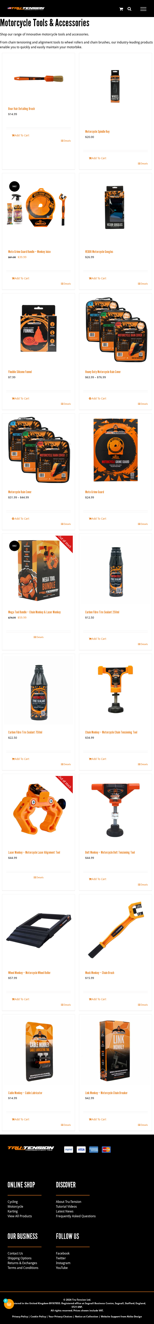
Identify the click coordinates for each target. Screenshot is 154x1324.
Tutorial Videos (66, 1206)
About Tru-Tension (68, 1202)
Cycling (13, 1202)
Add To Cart (22, 135)
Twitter (61, 1258)
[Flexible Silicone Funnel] (38, 329)
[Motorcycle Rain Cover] (38, 450)
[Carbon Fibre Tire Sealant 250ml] (115, 570)
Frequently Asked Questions (76, 1216)
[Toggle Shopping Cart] (121, 9)
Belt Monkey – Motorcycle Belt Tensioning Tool (110, 852)
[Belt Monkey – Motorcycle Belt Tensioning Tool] (115, 810)
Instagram (63, 1263)
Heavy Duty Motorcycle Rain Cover (103, 372)
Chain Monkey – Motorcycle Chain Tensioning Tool (111, 732)
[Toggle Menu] (143, 9)
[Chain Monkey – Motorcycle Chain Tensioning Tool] (115, 690)
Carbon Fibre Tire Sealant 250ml (102, 612)
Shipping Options (19, 1258)
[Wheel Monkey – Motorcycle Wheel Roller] (38, 930)
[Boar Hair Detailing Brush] (38, 78)
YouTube (62, 1268)
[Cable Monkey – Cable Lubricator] (38, 1050)
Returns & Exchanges (22, 1263)
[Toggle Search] (129, 9)
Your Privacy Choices (60, 1316)
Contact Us (15, 1253)
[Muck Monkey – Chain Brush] (115, 930)
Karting (13, 1211)
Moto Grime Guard (94, 492)
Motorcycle (15, 1206)
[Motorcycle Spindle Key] (115, 89)
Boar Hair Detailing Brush (21, 109)
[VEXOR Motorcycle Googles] (115, 209)
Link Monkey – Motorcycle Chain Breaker (106, 1093)
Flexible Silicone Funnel (20, 372)
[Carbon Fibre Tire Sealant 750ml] (38, 690)
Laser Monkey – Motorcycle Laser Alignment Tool (34, 852)
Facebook (63, 1253)
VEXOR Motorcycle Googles (99, 252)
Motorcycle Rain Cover (19, 492)
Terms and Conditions (23, 1268)
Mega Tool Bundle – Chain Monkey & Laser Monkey (34, 612)
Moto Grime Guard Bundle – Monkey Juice (29, 252)
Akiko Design (134, 1316)
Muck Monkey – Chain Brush (99, 973)
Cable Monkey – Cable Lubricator (25, 1093)
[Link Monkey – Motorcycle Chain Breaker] (115, 1050)
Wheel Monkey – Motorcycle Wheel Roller (29, 973)
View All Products (20, 1216)
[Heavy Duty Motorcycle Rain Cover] (115, 329)
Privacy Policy (20, 1316)
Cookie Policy (38, 1316)
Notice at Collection (86, 1316)
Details (67, 140)
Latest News (64, 1211)
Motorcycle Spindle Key (97, 131)
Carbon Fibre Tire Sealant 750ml (25, 732)
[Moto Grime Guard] (115, 450)
